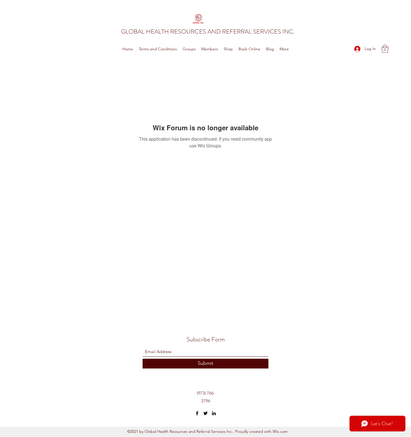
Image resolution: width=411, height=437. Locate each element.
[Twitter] (205, 413)
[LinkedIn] (214, 413)
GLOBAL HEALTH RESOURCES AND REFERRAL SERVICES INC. (208, 31)
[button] (385, 49)
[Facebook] (197, 413)
